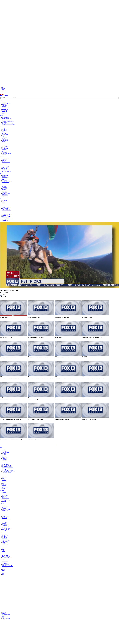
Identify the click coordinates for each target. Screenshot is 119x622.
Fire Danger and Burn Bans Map (7, 181)
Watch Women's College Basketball (7, 218)
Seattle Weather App (5, 177)
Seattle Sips (4, 161)
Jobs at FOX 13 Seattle (5, 107)
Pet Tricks (3, 147)
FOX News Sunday (5, 140)
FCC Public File (4, 459)
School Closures (4, 151)
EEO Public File (4, 112)
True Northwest (4, 497)
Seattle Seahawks (4, 186)
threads (3, 572)
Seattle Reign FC (4, 538)
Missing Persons (4, 517)
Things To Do (4, 149)
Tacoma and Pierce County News (7, 466)
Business (3, 202)
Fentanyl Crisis (4, 518)
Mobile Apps (4, 102)
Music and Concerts (5, 134)
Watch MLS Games (5, 220)
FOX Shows (4, 454)
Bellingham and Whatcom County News (8, 121)
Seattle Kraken (4, 537)
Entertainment (4, 132)
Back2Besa (4, 154)
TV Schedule (4, 106)
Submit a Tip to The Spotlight (6, 171)
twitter (3, 573)
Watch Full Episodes (5, 167)
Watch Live (2, 94)
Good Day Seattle (2, 490)
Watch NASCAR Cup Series (6, 216)
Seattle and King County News (6, 118)
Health (3, 136)
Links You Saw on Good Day (6, 153)
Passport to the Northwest (6, 162)
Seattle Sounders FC (5, 188)
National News (4, 130)
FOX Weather (4, 530)
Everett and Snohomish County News (7, 467)
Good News (4, 138)
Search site (2, 97)
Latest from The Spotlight (6, 166)
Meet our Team (4, 104)
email (3, 574)
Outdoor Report (4, 152)
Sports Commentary (5, 194)
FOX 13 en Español (5, 139)
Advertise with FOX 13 (5, 110)
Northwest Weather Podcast (6, 209)
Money (1, 198)
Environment (4, 485)
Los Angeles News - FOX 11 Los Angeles (8, 124)
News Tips (3, 449)
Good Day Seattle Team (5, 145)
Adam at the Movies (5, 148)
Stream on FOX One (2, 559)
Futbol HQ (3, 543)
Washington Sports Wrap (6, 193)
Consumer (3, 135)
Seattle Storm (4, 189)
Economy (3, 550)
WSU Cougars (4, 192)
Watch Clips (4, 505)
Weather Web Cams (5, 175)
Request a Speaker (5, 109)
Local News (4, 128)
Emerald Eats (4, 160)
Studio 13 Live (2, 503)
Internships (3, 108)
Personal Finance (4, 200)
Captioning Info (4, 111)
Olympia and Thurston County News (7, 120)
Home (1, 447)
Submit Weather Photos (5, 150)
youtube (3, 569)
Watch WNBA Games (5, 219)
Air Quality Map (4, 179)
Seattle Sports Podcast (5, 208)
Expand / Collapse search (4, 95)
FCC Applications (5, 113)
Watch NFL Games (5, 213)
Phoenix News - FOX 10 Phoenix (7, 472)
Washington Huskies (5, 191)
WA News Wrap (4, 129)
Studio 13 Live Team (5, 158)
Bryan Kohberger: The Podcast (6, 210)
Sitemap (3, 141)
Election (3, 479)
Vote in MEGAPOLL (5, 146)
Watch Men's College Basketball (7, 565)
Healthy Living (4, 159)
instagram (3, 570)
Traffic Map (4, 176)
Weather (1, 173)
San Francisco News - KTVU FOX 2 (7, 123)
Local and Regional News (3, 115)
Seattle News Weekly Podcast (6, 207)
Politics (3, 131)
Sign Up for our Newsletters (6, 103)
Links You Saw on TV (5, 105)
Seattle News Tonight (5, 117)
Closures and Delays (5, 178)
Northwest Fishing (5, 196)
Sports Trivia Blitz (5, 195)
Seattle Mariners (4, 187)
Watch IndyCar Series (5, 217)
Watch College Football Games (6, 214)
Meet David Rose (4, 168)
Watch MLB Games (5, 215)
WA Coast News (4, 122)
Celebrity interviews (5, 510)
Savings (3, 203)
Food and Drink (4, 133)
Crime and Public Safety (5, 169)
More (3, 91)
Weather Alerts (4, 525)
